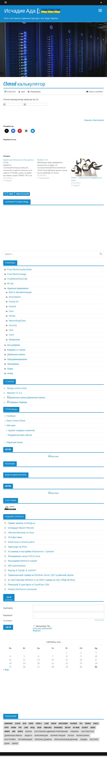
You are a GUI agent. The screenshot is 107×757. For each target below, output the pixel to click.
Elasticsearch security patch (21, 542)
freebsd (12, 306)
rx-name (76, 727)
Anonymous (8, 723)
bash (24, 723)
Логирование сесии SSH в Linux (24, 556)
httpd (6, 727)
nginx (39, 727)
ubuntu (7, 731)
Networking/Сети (17, 320)
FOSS (80, 723)
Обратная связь (15, 442)
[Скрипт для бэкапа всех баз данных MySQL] (20, 170)
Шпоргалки (14, 339)
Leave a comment (96, 91)
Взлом (28, 731)
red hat (67, 727)
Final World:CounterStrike (19, 269)
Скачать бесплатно (94, 120)
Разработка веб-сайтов (20, 435)
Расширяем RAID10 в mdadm (22, 560)
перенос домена (43, 739)
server (92, 727)
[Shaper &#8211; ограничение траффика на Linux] (87, 167)
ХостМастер (87, 731)
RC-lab (10, 283)
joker (23, 91)
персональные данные (66, 739)
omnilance (48, 727)
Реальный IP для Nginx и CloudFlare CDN (28, 584)
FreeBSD (88, 723)
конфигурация (57, 735)
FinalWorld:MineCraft (17, 278)
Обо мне (11, 425)
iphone (13, 727)
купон (71, 735)
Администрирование (17, 288)
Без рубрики (13, 345)
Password (7, 615)
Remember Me (43, 626)
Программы (36, 91)
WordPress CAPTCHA (99, 620)
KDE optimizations (17, 565)
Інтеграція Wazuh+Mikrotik (21, 527)
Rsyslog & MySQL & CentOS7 (22, 570)
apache (17, 723)
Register (37, 630)
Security (13, 325)
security (85, 727)
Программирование (17, 359)
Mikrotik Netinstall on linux (21, 532)
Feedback (11, 415)
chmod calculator (22, 194)
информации (41, 735)
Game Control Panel (16, 420)
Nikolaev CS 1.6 (14, 392)
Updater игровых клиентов (21, 430)
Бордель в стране (16, 349)
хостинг (94, 739)
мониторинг (82, 735)
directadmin (63, 723)
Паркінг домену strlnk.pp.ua (21, 523)
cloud (46, 723)
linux (11, 311)
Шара (10, 368)
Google (95, 723)
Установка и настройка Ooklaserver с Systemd (31, 551)
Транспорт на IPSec (17, 546)
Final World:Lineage (16, 274)
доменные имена (13, 735)
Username (8, 608)
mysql (32, 727)
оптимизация (25, 739)
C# (5, 194)
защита (28, 735)
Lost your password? (42, 628)
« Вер (6, 669)
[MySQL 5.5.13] (54, 168)
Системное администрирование (51, 731)
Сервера (22, 402)
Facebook (73, 723)
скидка (83, 739)
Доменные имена (16, 354)
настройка (10, 739)
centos (31, 723)
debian (53, 723)
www (11, 334)
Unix (11, 330)
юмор (10, 373)
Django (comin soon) (17, 388)
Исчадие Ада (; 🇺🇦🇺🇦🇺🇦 (32, 11)
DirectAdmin (15, 296)
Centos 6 (39, 723)
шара (7, 743)
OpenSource (58, 727)
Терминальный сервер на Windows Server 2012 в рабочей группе (41, 575)
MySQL (12, 315)
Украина (74, 731)
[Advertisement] (53, 692)
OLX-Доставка (15, 537)
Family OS (14, 301)
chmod (10, 194)
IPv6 (20, 727)
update (20, 731)
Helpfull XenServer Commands (22, 589)
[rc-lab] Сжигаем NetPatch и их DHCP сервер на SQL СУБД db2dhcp (41, 579)
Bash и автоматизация (20, 292)
